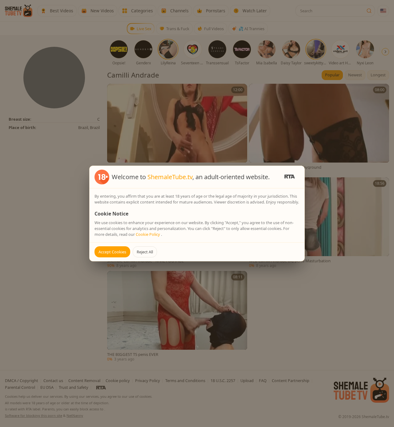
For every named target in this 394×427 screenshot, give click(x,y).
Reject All (145, 252)
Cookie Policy (148, 234)
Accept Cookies (112, 252)
